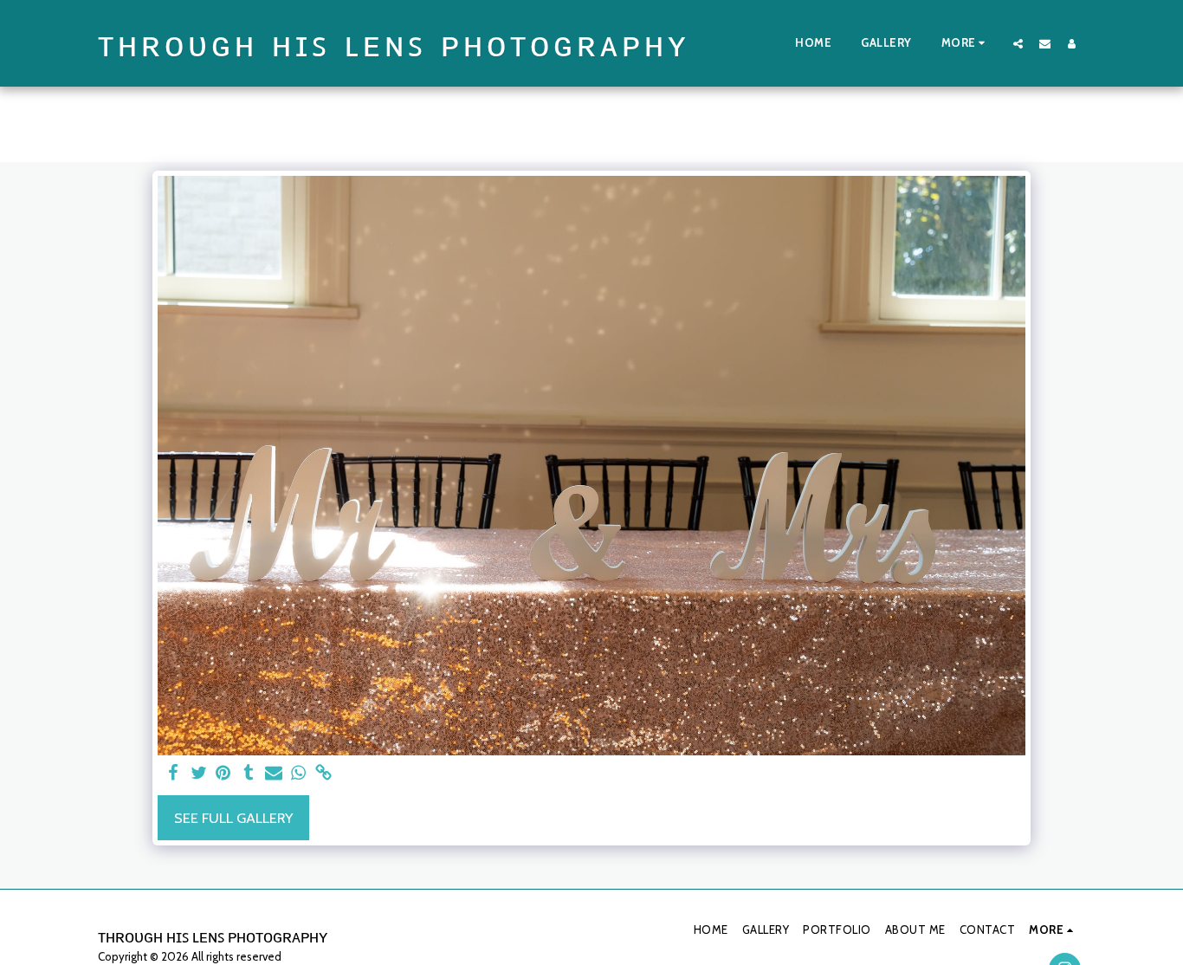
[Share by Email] (273, 773)
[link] (323, 773)
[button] (1018, 43)
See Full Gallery (233, 817)
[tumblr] (248, 773)
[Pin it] (224, 773)
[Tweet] (199, 773)
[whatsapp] (298, 773)
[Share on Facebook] (174, 773)
